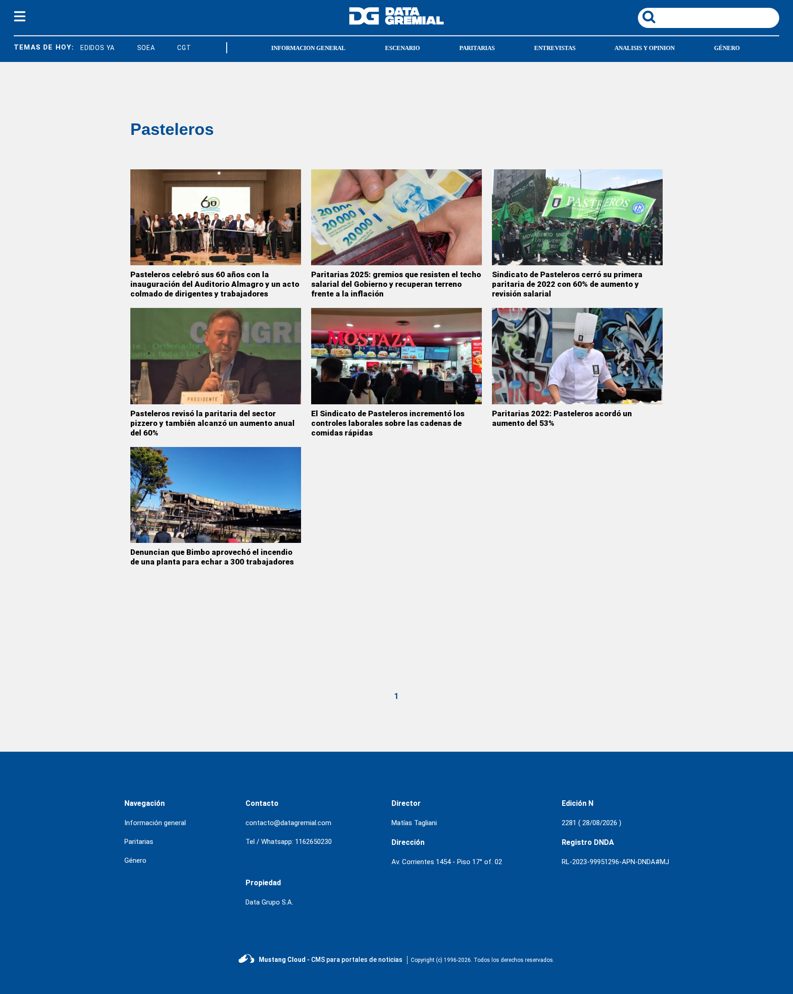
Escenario (402, 48)
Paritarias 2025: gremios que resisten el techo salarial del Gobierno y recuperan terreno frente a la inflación (396, 284)
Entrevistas (554, 48)
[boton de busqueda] (648, 17)
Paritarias (477, 48)
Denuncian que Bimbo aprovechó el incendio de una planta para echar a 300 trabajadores (212, 556)
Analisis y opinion (644, 48)
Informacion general (308, 48)
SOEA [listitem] (135, 47)
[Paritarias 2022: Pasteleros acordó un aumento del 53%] (577, 356)
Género (727, 48)
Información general (155, 823)
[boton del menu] (20, 18)
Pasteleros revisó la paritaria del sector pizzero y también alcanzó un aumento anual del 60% (212, 423)
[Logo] (396, 22)
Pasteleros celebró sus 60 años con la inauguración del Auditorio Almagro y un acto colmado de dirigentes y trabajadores (214, 284)
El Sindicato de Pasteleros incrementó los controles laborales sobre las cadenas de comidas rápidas (387, 423)
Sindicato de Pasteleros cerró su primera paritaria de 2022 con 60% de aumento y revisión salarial (567, 284)
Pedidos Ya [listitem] (83, 47)
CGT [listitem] (173, 47)
